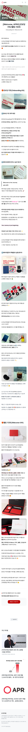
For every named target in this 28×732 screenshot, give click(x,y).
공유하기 (15, 619)
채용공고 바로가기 (14, 601)
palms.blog (8, 726)
